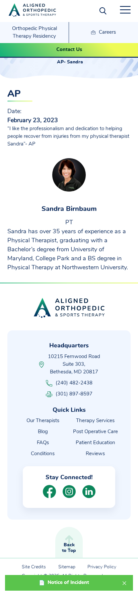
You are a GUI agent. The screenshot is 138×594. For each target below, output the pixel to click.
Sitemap (66, 567)
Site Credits (34, 567)
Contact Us (69, 49)
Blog (43, 431)
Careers (106, 32)
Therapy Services (95, 420)
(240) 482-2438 (74, 382)
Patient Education (95, 442)
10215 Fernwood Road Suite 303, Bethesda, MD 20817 (74, 364)
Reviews (95, 453)
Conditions (43, 453)
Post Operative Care (95, 431)
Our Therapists (42, 420)
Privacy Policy (101, 567)
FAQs (43, 442)
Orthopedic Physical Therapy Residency (34, 32)
